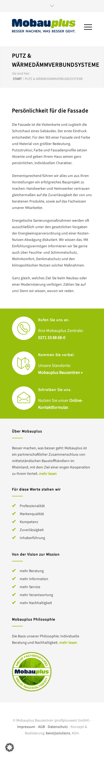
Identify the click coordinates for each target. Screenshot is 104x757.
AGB (41, 726)
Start (17, 78)
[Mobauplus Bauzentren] (48, 26)
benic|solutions (58, 733)
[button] (9, 747)
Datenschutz (58, 726)
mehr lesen (48, 473)
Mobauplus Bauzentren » (60, 372)
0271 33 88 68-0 (51, 337)
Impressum (26, 726)
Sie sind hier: (21, 73)
